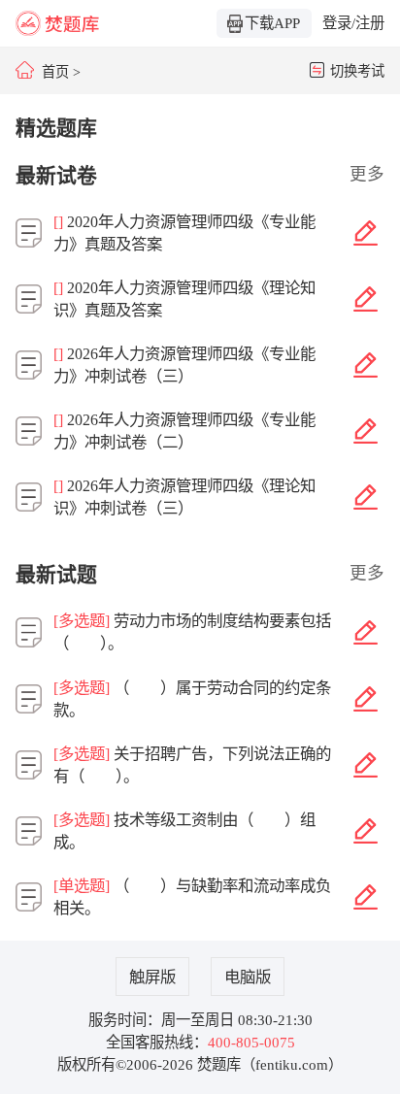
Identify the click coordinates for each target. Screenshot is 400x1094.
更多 (367, 173)
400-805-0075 (251, 1042)
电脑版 (247, 977)
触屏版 (152, 977)
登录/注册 (353, 23)
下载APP (272, 23)
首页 (55, 72)
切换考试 (357, 71)
